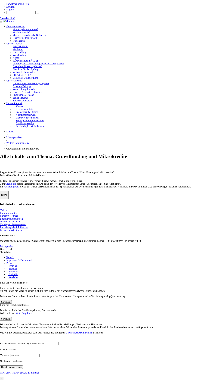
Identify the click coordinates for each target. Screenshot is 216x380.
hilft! (7, 18)
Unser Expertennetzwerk (25, 38)
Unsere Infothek (14, 103)
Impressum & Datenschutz (19, 260)
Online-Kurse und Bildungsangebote (31, 83)
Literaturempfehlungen (11, 218)
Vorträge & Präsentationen (13, 224)
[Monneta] (9, 21)
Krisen (16, 57)
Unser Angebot (14, 80)
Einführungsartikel (9, 213)
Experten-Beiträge (22, 86)
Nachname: (5, 361)
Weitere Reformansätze (24, 72)
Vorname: (5, 355)
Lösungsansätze (14, 137)
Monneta (10, 131)
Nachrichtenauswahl (10, 221)
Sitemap (12, 268)
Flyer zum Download (23, 94)
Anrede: (4, 349)
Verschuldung (19, 55)
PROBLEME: (20, 46)
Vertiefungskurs (11, 186)
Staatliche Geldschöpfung (25, 69)
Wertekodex (19, 40)
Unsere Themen (14, 43)
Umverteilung (19, 52)
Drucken (13, 266)
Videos (3, 210)
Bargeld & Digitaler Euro (25, 77)
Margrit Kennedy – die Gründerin (29, 35)
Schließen (5, 302)
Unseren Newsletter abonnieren (28, 92)
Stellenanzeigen (20, 97)
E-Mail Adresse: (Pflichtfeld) (14, 343)
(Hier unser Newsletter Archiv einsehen (19, 372)
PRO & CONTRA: (22, 75)
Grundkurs (10, 183)
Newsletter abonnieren (17, 4)
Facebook (13, 271)
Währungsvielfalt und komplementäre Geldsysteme (38, 63)
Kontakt (10, 257)
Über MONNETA (15, 26)
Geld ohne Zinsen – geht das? (27, 66)
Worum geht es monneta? (25, 29)
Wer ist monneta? (21, 32)
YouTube (13, 277)
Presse (9, 263)
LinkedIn (13, 274)
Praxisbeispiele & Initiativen (14, 227)
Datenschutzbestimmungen (79, 332)
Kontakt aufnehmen (22, 100)
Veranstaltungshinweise (24, 89)
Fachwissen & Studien (11, 230)
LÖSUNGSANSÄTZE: (25, 60)
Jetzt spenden (6, 246)
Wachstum (18, 49)
